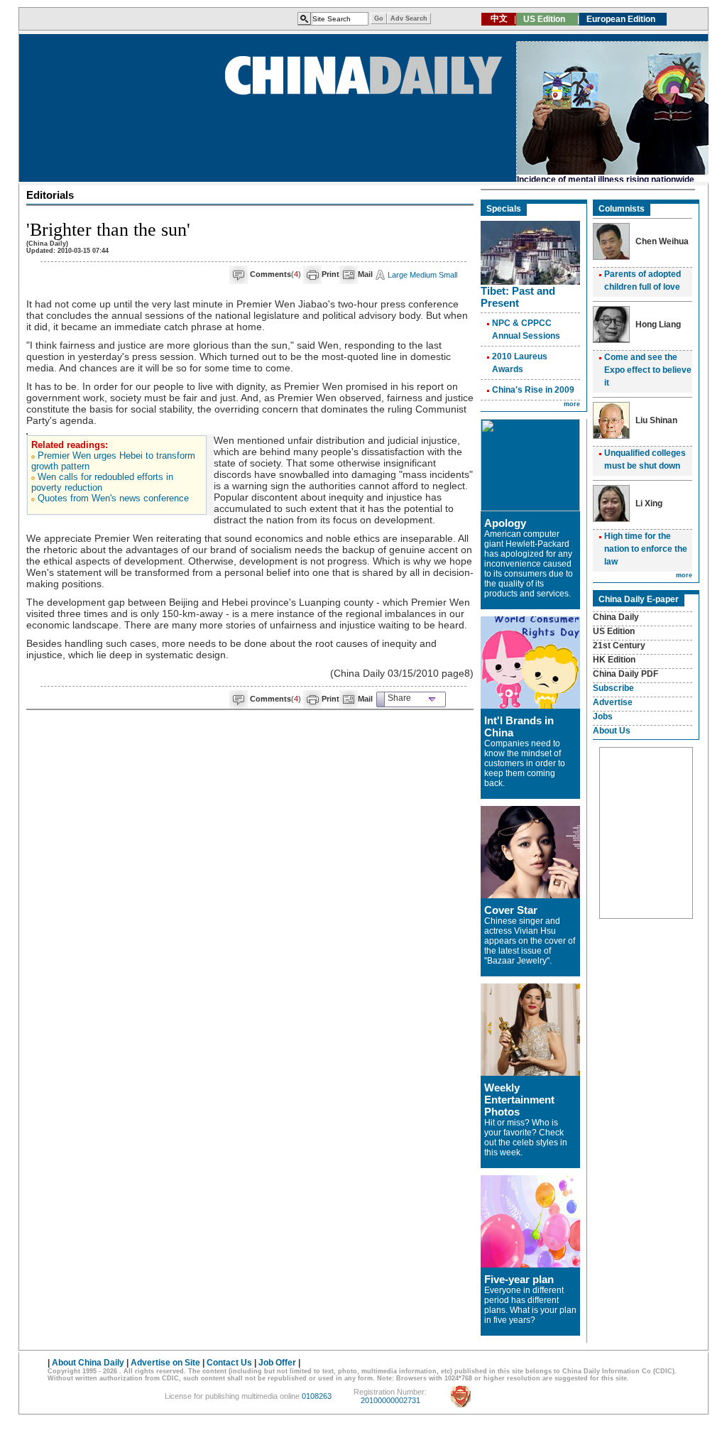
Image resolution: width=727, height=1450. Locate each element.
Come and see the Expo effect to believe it (648, 370)
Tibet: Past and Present (518, 297)
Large (398, 275)
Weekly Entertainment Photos (519, 1099)
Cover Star (510, 910)
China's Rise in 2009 (533, 390)
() (275, 274)
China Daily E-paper (638, 599)
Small (448, 275)
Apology (505, 523)
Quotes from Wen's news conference (113, 498)
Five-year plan (519, 1279)
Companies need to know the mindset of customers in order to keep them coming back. (524, 763)
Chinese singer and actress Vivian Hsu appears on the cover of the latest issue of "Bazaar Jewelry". (529, 941)
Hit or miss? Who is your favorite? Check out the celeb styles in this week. (525, 1137)
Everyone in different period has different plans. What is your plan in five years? (530, 1305)
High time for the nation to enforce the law (645, 549)
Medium (423, 275)
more (572, 404)
